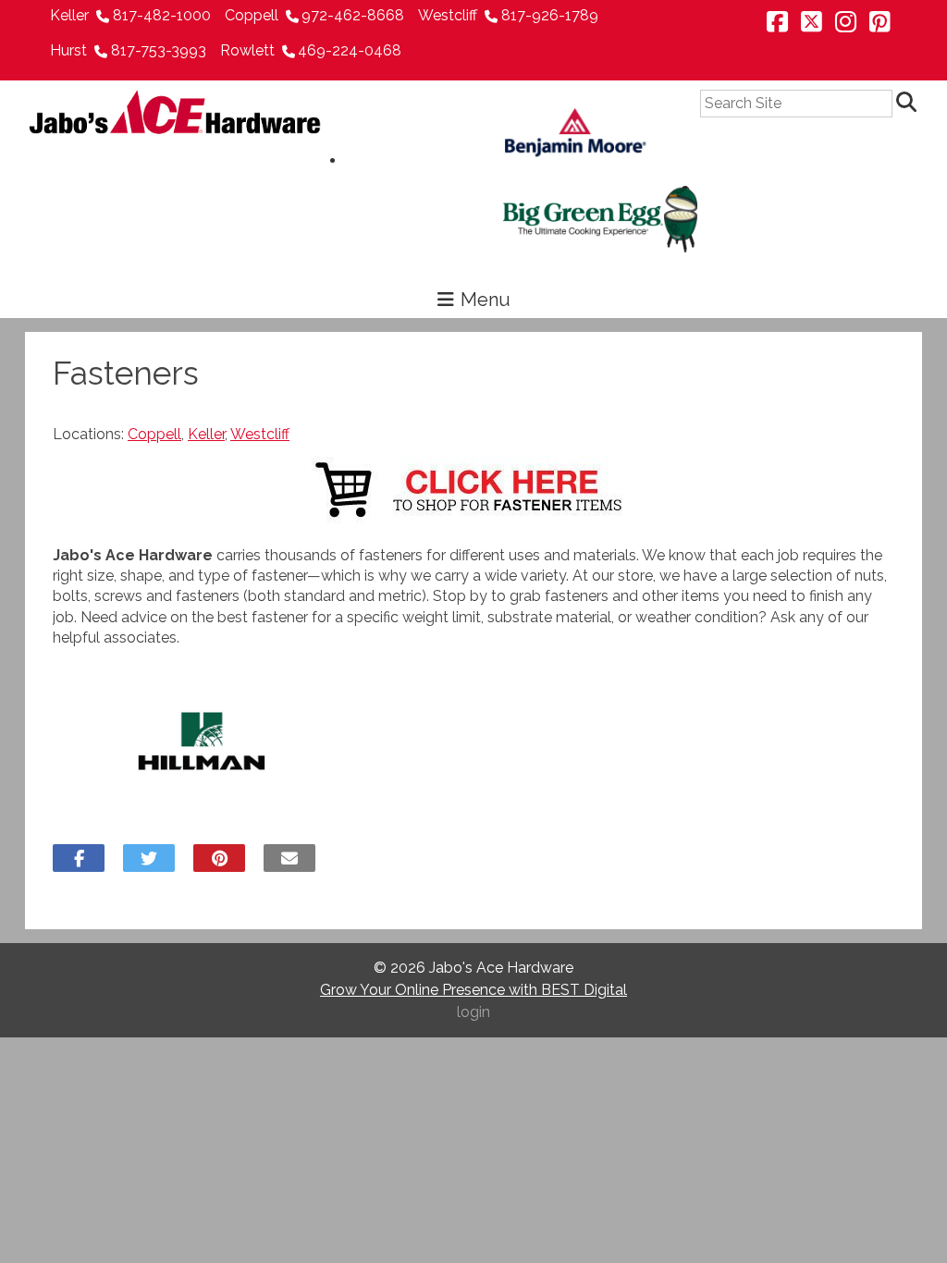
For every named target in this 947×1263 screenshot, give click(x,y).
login (473, 1012)
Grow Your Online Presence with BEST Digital (473, 990)
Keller (69, 15)
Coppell (251, 15)
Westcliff (447, 15)
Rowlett (247, 50)
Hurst (68, 50)
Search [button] (909, 103)
